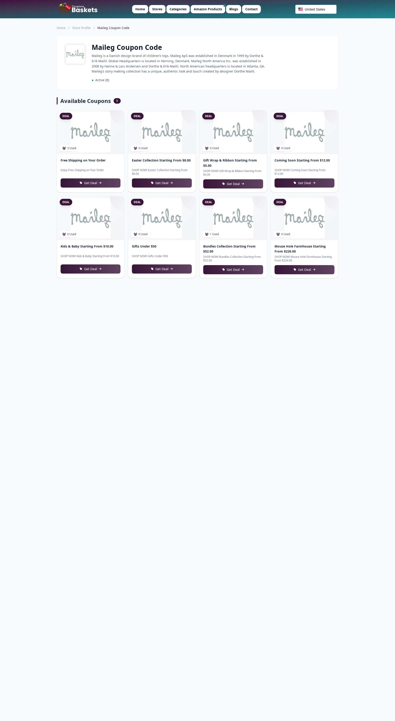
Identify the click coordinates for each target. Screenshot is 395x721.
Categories (178, 9)
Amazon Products (208, 9)
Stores (157, 9)
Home (140, 9)
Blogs (233, 9)
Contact (251, 9)
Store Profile (81, 28)
